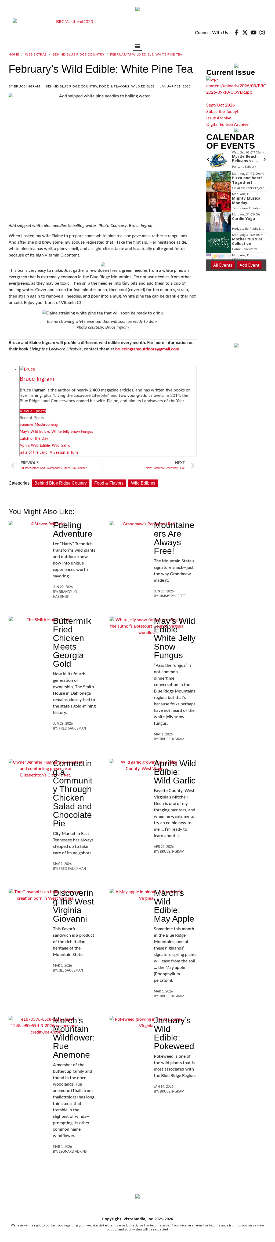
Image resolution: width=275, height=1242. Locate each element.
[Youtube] (253, 32)
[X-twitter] (245, 32)
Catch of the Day (34, 439)
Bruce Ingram (37, 379)
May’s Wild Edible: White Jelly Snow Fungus (56, 432)
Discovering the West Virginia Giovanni (73, 906)
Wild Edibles (143, 86)
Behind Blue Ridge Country (78, 54)
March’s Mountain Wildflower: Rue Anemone (74, 1038)
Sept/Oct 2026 (220, 105)
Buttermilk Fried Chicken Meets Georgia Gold (72, 642)
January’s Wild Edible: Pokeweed (174, 1033)
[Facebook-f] (236, 32)
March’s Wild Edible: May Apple (174, 906)
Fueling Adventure (72, 529)
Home (14, 54)
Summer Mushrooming (39, 425)
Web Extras (36, 54)
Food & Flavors (114, 86)
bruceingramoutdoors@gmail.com (147, 349)
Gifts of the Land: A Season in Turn (49, 453)
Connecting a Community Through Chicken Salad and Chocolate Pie (72, 793)
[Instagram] (262, 32)
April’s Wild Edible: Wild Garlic (45, 446)
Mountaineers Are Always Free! (174, 538)
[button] (137, 46)
